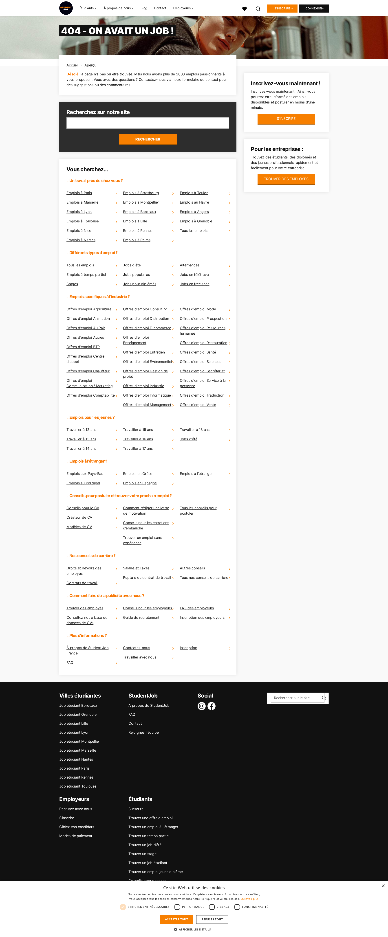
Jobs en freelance (194, 284)
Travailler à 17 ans (137, 448)
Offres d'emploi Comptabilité (90, 395)
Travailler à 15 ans (138, 429)
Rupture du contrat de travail (147, 577)
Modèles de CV (79, 526)
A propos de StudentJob (149, 705)
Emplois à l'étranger (196, 473)
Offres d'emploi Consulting (145, 309)
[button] (194, 929)
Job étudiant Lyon (74, 732)
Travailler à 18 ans (194, 429)
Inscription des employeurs (202, 617)
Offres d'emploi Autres (85, 337)
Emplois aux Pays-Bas (84, 473)
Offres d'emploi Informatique (147, 395)
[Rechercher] (258, 8)
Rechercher (147, 139)
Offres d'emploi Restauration (203, 342)
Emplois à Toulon (194, 193)
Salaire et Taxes (136, 568)
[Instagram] (202, 706)
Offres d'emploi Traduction (202, 395)
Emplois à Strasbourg (141, 193)
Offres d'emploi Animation (88, 318)
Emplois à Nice (78, 230)
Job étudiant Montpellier (79, 741)
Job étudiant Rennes (76, 777)
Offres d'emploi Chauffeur (88, 371)
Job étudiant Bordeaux (78, 705)
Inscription (188, 647)
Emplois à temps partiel (86, 274)
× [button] (383, 886)
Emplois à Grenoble (196, 221)
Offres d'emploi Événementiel (147, 361)
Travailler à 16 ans (138, 439)
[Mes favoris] (244, 8)
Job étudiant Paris (74, 768)
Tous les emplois (193, 230)
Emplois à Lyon (79, 211)
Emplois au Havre (194, 202)
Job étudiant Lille (73, 723)
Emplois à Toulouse (82, 221)
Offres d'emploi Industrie (143, 386)
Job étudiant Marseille (77, 750)
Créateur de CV (79, 517)
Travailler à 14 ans (81, 448)
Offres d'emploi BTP (83, 347)
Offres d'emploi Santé (198, 352)
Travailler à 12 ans (81, 429)
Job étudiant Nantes (76, 759)
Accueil (72, 65)
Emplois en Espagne (140, 483)
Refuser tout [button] (212, 919)
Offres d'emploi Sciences (200, 361)
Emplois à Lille (135, 221)
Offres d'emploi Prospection (203, 318)
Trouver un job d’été (144, 845)
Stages (72, 284)
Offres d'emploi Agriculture (88, 309)
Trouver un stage (142, 853)
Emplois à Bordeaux (139, 211)
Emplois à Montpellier (141, 202)
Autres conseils (192, 568)
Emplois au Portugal (83, 483)
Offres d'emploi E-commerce (147, 328)
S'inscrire (282, 8)
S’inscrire (66, 818)
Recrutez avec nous (75, 809)
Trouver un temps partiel (148, 836)
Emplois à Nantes (80, 240)
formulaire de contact (200, 79)
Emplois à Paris (79, 193)
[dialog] (194, 909)
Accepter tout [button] (176, 919)
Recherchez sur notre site (98, 112)
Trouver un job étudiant (147, 862)
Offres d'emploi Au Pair (85, 328)
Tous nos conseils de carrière (204, 577)
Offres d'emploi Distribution (146, 318)
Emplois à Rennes (137, 230)
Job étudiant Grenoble (78, 714)
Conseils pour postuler (147, 880)
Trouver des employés (84, 608)
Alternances (189, 265)
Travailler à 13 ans (81, 439)
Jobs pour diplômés (139, 284)
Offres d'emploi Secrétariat (202, 371)
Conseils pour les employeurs (147, 608)
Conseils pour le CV (82, 508)
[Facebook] (212, 706)
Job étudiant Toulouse (77, 786)
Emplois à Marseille (82, 202)
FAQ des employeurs (197, 608)
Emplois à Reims (136, 240)
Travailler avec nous (139, 657)
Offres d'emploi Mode (198, 309)
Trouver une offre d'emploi (150, 818)
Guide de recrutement (141, 617)
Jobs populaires (136, 274)
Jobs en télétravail (195, 274)
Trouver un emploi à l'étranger (153, 827)
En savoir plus (249, 899)
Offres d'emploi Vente (198, 404)
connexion (314, 8)
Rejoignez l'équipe (143, 732)
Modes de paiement (75, 836)
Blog (144, 8)
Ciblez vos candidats (76, 827)
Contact (160, 8)
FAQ (69, 662)
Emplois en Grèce (137, 473)
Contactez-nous (136, 647)
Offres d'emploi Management (147, 404)
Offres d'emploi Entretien (144, 352)
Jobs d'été (132, 265)
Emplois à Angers (194, 211)
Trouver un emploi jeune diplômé (155, 871)
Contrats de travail (81, 583)
